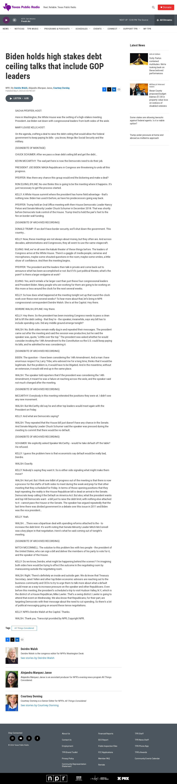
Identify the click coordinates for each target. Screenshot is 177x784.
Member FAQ (104, 759)
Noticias (19, 29)
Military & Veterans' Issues (157, 85)
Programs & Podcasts (57, 29)
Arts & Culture (154, 54)
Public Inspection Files (107, 746)
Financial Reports (105, 734)
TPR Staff (139, 734)
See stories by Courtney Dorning (40, 705)
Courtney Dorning (61, 88)
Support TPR (130, 29)
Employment (67, 746)
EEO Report (103, 740)
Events (98, 29)
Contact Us (66, 740)
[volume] (14, 20)
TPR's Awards (141, 752)
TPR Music (32, 29)
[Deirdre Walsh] (12, 655)
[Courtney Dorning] (12, 703)
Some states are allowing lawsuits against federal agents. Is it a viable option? (147, 120)
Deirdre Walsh (20, 88)
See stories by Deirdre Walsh (37, 658)
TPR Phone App (142, 746)
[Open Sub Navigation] (11, 29)
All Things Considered (24, 628)
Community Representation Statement (74, 765)
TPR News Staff (142, 740)
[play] (6, 20)
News (6, 29)
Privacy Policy (68, 759)
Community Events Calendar (147, 759)
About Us (66, 734)
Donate (167, 7)
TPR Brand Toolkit (70, 752)
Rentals (101, 765)
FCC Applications (105, 752)
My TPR (147, 29)
